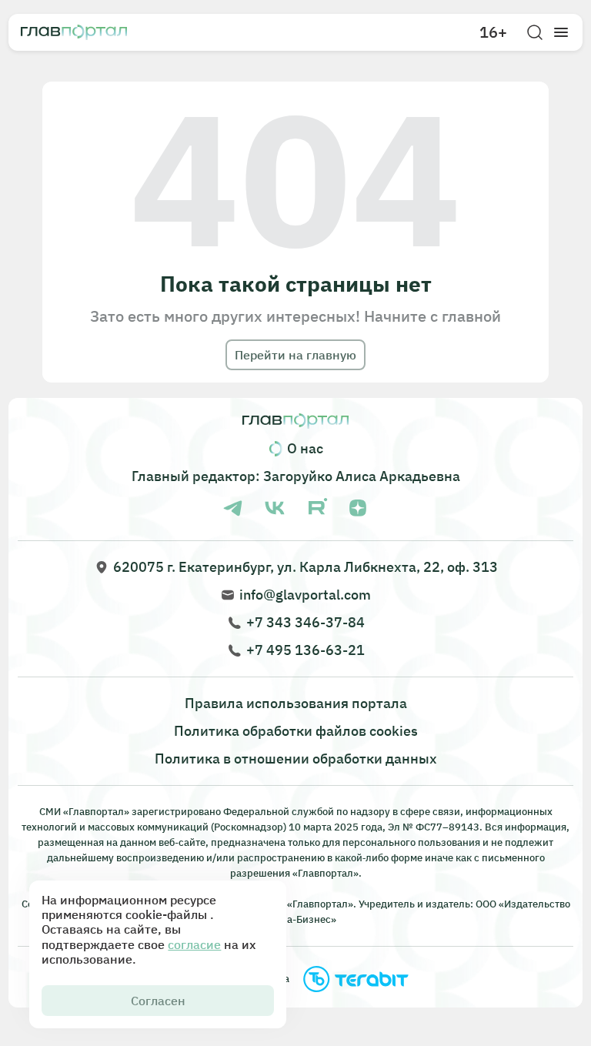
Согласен (158, 1000)
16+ (493, 32)
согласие (194, 944)
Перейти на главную (295, 355)
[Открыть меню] (561, 32)
